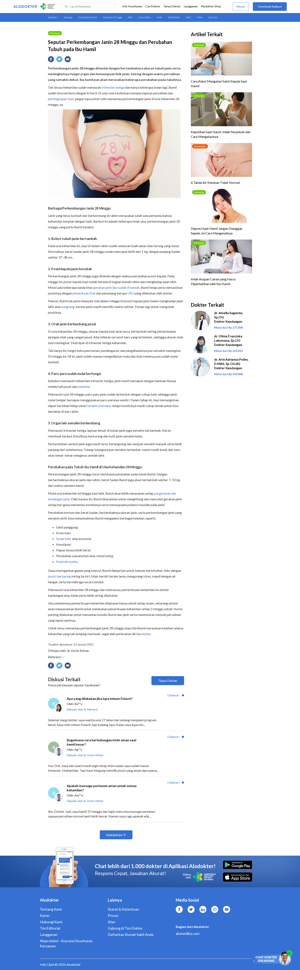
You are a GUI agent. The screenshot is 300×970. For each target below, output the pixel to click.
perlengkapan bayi (61, 99)
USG (130, 293)
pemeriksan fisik (84, 293)
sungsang (67, 307)
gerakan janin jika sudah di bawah (116, 287)
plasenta (84, 386)
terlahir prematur (99, 406)
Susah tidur (63, 539)
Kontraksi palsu (67, 561)
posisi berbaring (59, 576)
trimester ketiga (113, 87)
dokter (146, 634)
